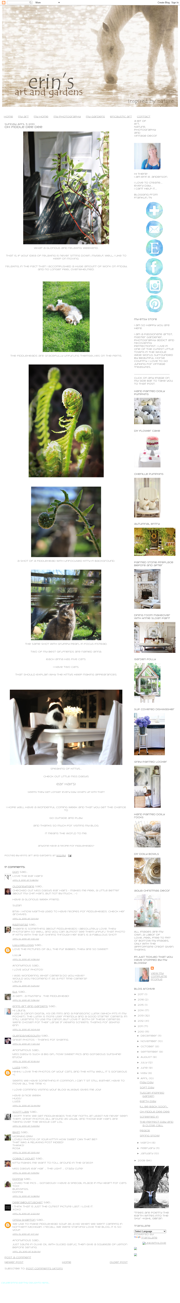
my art (23, 117)
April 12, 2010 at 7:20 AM (26, 1044)
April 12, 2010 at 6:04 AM (26, 1030)
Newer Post (14, 1262)
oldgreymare (23, 886)
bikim (16, 1132)
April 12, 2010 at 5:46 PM (26, 1126)
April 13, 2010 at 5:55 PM (25, 1173)
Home (66, 1262)
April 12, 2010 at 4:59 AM (26, 959)
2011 (141, 1026)
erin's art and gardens (30, 1006)
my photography (67, 117)
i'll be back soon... (154, 1107)
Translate (149, 1238)
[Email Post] (69, 856)
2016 (141, 1000)
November (149, 1041)
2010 (141, 1032)
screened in (149, 1117)
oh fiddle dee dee (23, 127)
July (144, 1063)
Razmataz (20, 925)
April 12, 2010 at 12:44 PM (26, 1106)
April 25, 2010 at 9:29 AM (26, 1252)
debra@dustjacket (27, 1202)
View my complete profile (159, 976)
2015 (141, 1005)
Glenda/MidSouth (26, 1036)
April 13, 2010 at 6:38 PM (26, 1196)
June (145, 1068)
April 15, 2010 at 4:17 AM (25, 1234)
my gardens (95, 117)
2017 (141, 994)
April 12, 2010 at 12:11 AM (25, 919)
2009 (142, 1161)
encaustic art (121, 117)
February (148, 1148)
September (150, 1052)
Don (15, 872)
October (148, 1047)
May (144, 1073)
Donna (17, 1179)
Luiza (16, 1068)
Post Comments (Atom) (44, 1269)
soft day (147, 1088)
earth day (148, 1101)
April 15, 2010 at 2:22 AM (26, 1214)
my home (41, 117)
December (149, 1036)
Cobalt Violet (23, 1159)
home (8, 117)
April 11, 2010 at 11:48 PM (25, 880)
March (146, 1143)
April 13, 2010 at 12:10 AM (26, 1153)
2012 (141, 1021)
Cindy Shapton (24, 1220)
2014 (141, 1010)
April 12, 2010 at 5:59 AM (25, 1000)
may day (146, 1082)
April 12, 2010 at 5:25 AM (25, 986)
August (147, 1057)
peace (145, 1131)
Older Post (119, 1262)
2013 (141, 1016)
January (147, 1153)
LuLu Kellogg (23, 945)
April (145, 1078)
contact (143, 117)
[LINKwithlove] (154, 1243)
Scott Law (20, 1112)
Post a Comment (18, 1257)
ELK (14, 992)
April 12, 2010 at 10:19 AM (26, 1061)
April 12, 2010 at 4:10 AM (25, 939)
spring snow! (150, 1136)
